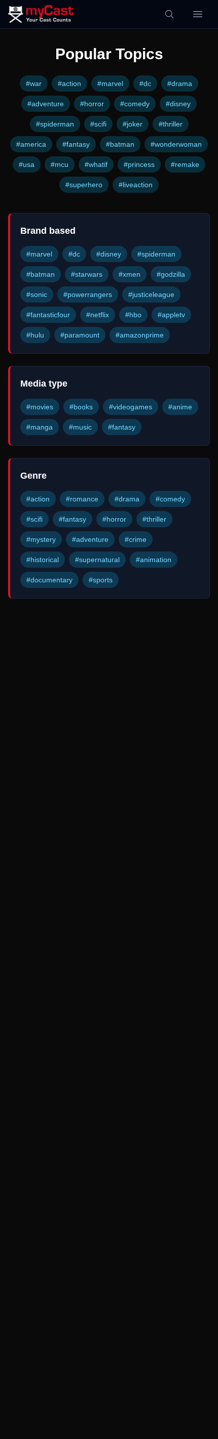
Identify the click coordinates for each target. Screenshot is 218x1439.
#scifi (98, 124)
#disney (178, 104)
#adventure (45, 104)
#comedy (135, 104)
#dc (145, 83)
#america (31, 144)
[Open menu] (198, 14)
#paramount (79, 335)
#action (69, 83)
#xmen (129, 274)
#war (34, 83)
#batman (120, 144)
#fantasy (76, 144)
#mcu (59, 164)
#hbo (133, 315)
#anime (180, 407)
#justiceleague (151, 294)
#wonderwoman (176, 144)
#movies (39, 407)
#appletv (171, 315)
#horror (92, 104)
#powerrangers (87, 294)
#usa (26, 164)
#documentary (49, 580)
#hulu (35, 335)
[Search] (169, 14)
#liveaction (136, 185)
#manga (39, 427)
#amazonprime (140, 335)
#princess (139, 164)
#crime (136, 539)
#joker (132, 124)
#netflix (97, 315)
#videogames (130, 407)
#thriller (171, 124)
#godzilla (171, 274)
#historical (42, 560)
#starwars (86, 274)
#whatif (96, 164)
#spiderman (55, 124)
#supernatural (97, 560)
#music (80, 427)
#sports (101, 580)
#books (81, 407)
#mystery (41, 539)
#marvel (110, 83)
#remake (185, 164)
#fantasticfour (48, 315)
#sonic (36, 294)
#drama (179, 83)
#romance (82, 499)
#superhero (83, 185)
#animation (153, 560)
